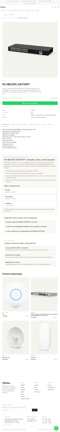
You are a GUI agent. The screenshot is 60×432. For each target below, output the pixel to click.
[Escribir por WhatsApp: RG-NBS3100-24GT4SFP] (56, 428)
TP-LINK (9, 10)
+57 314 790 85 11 (31, 419)
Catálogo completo (25, 398)
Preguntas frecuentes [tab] (35, 124)
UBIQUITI (3, 10)
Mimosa (33, 10)
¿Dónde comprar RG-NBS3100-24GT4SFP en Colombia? (22, 222)
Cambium (28, 10)
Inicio (4, 18)
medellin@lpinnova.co (32, 420)
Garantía (36, 389)
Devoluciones (37, 391)
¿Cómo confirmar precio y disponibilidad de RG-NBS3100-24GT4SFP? (26, 231)
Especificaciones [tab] (15, 124)
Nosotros (50, 385)
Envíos (35, 387)
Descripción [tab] (5, 124)
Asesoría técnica (51, 387)
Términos (46, 429)
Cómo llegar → (8, 424)
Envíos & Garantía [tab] (48, 124)
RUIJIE (23, 10)
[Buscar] (52, 7)
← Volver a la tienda (8, 14)
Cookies (51, 429)
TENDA (37, 10)
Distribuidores (51, 389)
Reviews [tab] (25, 124)
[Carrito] (58, 7)
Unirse (34, 410)
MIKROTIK (14, 10)
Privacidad (39, 429)
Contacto (36, 385)
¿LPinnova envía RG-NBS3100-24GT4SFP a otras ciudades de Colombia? (27, 226)
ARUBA (19, 10)
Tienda (9, 18)
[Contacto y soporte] (55, 7)
